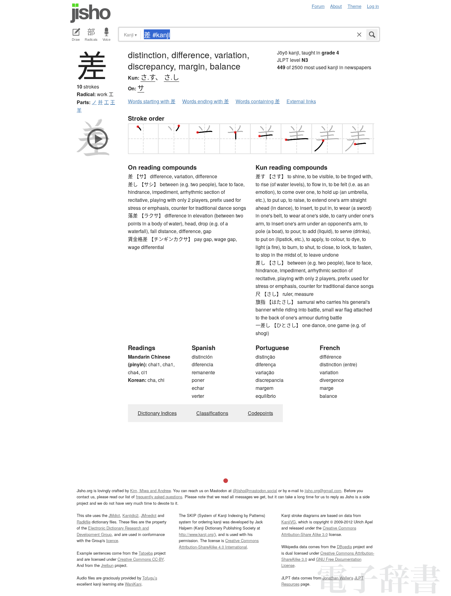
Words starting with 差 (151, 101)
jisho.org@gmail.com (323, 490)
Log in (373, 6)
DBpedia (344, 546)
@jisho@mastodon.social (255, 490)
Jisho (90, 13)
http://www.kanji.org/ (196, 534)
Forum (318, 6)
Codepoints (260, 413)
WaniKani (133, 584)
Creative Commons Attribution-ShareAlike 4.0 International (219, 543)
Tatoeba (146, 553)
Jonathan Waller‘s (337, 578)
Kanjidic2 (130, 515)
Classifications (212, 413)
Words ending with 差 (205, 101)
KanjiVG (288, 522)
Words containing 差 (258, 101)
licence (112, 540)
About (336, 6)
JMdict (114, 515)
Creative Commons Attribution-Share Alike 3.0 (318, 531)
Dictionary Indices (157, 413)
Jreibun (107, 565)
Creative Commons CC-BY (141, 559)
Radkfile (84, 522)
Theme (354, 6)
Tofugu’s (149, 578)
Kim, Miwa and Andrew (150, 490)
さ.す (148, 76)
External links (301, 101)
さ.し (171, 76)
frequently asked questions (159, 497)
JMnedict (148, 515)
